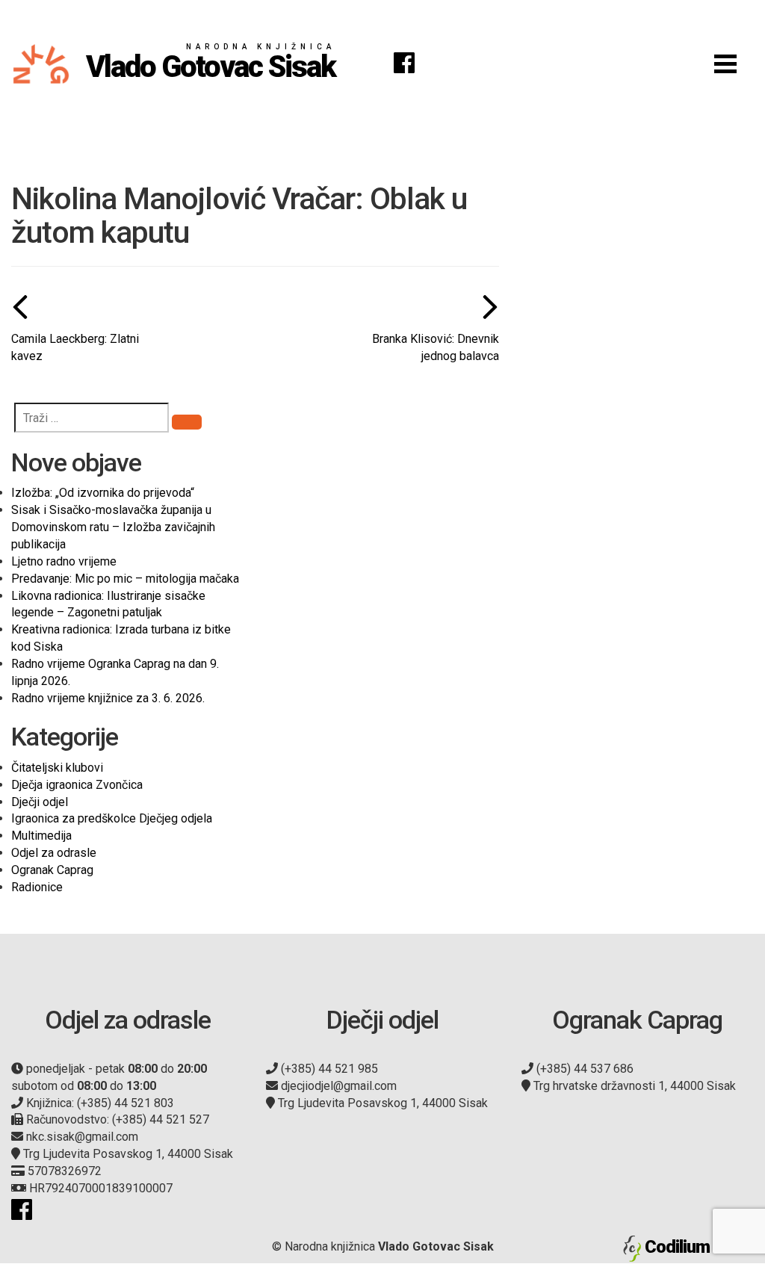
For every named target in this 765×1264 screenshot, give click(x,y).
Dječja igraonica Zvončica (77, 785)
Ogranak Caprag (52, 870)
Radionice (37, 887)
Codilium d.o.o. (699, 1246)
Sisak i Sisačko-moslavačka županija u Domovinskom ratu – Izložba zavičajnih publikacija (113, 527)
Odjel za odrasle (53, 853)
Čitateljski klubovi (57, 767)
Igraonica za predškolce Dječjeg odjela (111, 818)
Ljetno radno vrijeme (64, 561)
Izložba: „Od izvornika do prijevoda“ (102, 493)
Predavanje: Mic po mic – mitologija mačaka (125, 578)
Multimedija (41, 835)
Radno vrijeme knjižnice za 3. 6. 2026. (108, 698)
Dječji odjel (39, 802)
